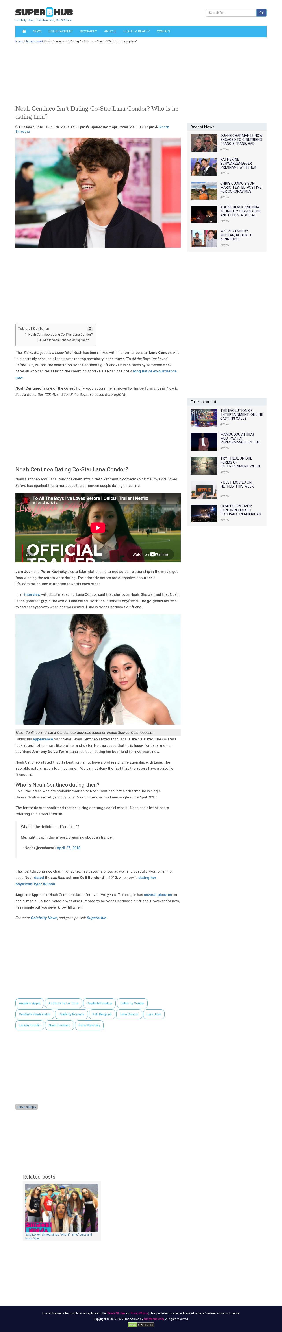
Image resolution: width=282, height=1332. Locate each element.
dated (39, 878)
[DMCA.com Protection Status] (141, 1324)
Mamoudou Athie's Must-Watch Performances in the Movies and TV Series (240, 440)
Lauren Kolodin (30, 1025)
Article (110, 31)
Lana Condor (129, 1014)
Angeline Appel (29, 1003)
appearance (43, 739)
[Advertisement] (139, 75)
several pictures (158, 895)
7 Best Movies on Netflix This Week (237, 484)
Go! (261, 13)
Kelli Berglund (102, 1014)
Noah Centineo (59, 1025)
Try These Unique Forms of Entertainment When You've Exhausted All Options (240, 466)
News (37, 31)
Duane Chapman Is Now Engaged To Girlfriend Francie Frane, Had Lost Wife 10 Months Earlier (241, 144)
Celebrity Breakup (99, 1003)
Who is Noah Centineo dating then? (66, 340)
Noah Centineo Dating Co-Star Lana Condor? (60, 334)
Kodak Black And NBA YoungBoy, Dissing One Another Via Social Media (240, 213)
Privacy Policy (139, 1313)
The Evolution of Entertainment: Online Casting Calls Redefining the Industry (241, 418)
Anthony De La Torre (63, 1003)
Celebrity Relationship (34, 1014)
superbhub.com (154, 1319)
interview (32, 594)
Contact (163, 31)
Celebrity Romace (71, 1014)
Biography (88, 31)
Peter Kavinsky (89, 1025)
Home (19, 41)
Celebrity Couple (132, 1003)
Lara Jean (154, 1014)
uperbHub (97, 918)
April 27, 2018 (68, 848)
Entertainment (61, 31)
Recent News (203, 127)
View (226, 149)
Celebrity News (44, 918)
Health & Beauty (136, 31)
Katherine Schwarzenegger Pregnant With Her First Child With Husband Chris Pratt (240, 167)
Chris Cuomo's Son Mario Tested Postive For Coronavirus (240, 187)
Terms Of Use (116, 1313)
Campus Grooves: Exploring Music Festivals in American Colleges (240, 512)
